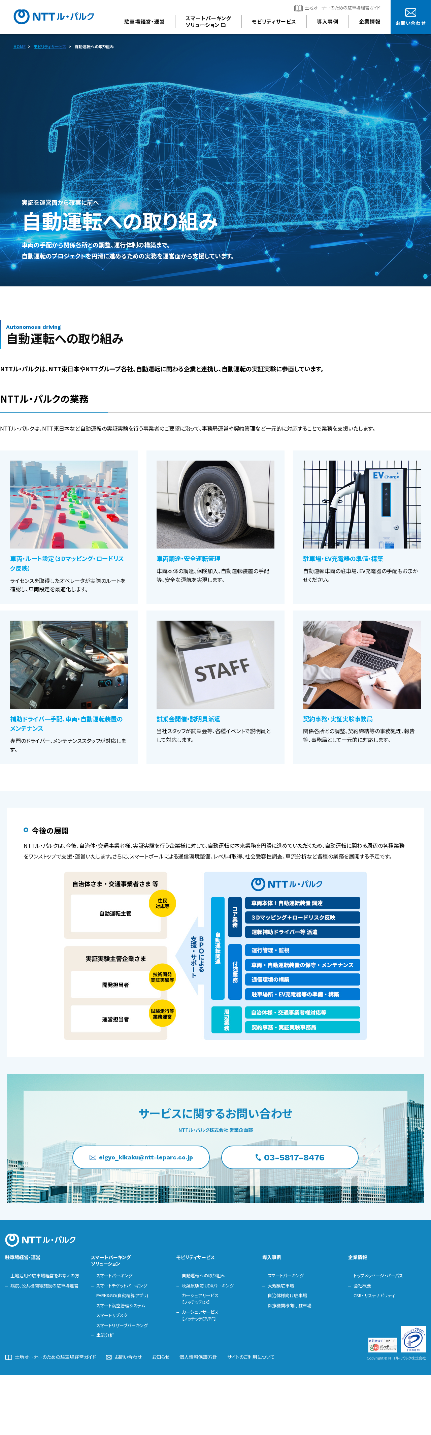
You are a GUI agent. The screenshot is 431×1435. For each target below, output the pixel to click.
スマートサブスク (112, 1315)
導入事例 (271, 1257)
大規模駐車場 (281, 1285)
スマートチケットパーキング (121, 1285)
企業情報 (357, 1257)
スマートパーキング (114, 1275)
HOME (19, 46)
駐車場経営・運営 (22, 1257)
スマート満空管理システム (120, 1305)
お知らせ (160, 1356)
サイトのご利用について (251, 1356)
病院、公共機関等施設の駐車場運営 (44, 1285)
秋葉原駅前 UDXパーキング (208, 1285)
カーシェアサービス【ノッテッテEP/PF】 (200, 1315)
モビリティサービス (50, 46)
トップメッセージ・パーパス (378, 1275)
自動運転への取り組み (203, 1275)
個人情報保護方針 (198, 1356)
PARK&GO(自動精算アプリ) (122, 1295)
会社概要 (362, 1285)
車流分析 (105, 1335)
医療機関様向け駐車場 (289, 1305)
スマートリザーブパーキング (122, 1325)
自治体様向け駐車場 (287, 1295)
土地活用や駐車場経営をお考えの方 (44, 1275)
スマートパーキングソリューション (111, 1260)
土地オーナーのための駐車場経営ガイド (342, 7)
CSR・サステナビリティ (374, 1295)
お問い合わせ (128, 1356)
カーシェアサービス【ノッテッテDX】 (200, 1298)
